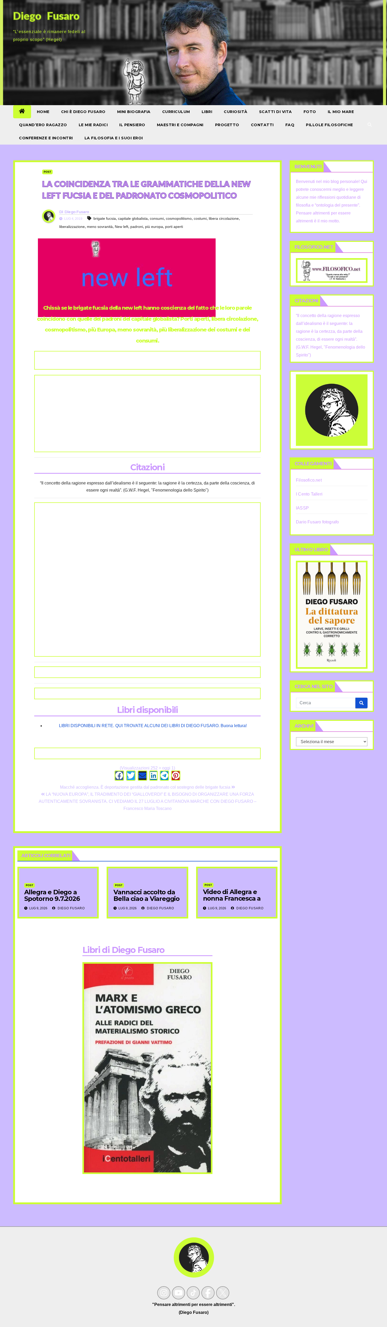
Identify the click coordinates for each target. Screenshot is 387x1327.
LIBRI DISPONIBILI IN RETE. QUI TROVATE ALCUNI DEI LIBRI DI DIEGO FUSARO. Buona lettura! (153, 725)
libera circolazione (224, 218)
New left (121, 226)
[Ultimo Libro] (332, 614)
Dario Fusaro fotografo (317, 522)
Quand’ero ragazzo (43, 125)
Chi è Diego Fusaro (83, 111)
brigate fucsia (104, 218)
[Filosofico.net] (332, 270)
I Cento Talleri (309, 494)
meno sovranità (100, 226)
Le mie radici (93, 125)
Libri (207, 111)
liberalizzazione (72, 226)
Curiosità (235, 111)
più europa (154, 226)
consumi (157, 218)
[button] (370, 125)
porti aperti (174, 226)
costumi (200, 218)
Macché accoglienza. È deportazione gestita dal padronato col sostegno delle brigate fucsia (145, 787)
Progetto (227, 125)
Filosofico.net (309, 480)
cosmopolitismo (179, 218)
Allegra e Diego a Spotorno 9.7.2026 (52, 895)
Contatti (262, 125)
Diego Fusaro (76, 212)
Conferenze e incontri (46, 138)
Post (47, 171)
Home (43, 111)
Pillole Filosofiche (329, 125)
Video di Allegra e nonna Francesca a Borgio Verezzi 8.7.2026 (232, 901)
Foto (310, 111)
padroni (136, 226)
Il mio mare (341, 111)
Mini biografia (134, 111)
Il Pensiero (132, 125)
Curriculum (176, 111)
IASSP (302, 508)
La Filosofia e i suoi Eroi (114, 138)
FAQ (290, 125)
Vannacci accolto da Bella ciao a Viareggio (146, 895)
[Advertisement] (147, 413)
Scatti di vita (275, 111)
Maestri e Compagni (180, 125)
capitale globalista (133, 218)
